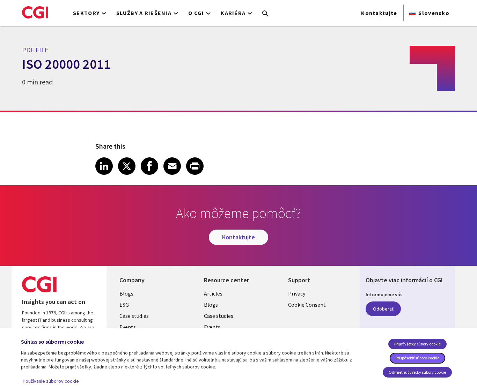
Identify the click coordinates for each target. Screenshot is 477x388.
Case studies (134, 315)
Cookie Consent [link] (307, 304)
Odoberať (383, 309)
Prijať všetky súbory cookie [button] (417, 343)
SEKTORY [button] (86, 12)
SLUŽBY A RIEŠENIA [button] (143, 12)
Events (127, 326)
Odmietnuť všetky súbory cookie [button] (417, 372)
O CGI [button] (196, 12)
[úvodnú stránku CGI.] (35, 12)
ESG (124, 304)
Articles (213, 293)
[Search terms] (265, 14)
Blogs (126, 293)
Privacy (296, 293)
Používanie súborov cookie (51, 381)
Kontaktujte (379, 12)
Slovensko (433, 12)
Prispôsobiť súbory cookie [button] (417, 357)
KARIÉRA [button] (233, 12)
